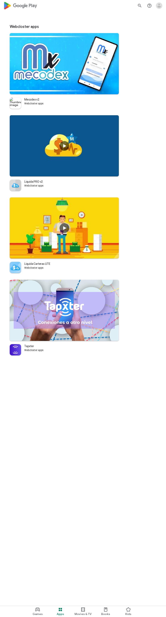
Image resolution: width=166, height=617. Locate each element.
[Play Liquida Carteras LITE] (64, 228)
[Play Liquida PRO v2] (64, 145)
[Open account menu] (159, 5)
